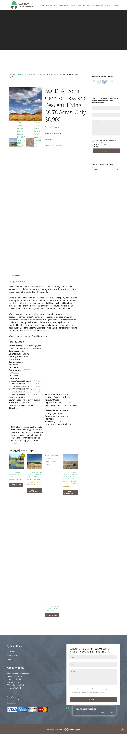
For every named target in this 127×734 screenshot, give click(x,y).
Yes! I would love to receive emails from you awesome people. (105, 141)
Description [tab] (16, 275)
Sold (60, 145)
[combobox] (106, 168)
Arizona (32, 74)
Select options (32, 491)
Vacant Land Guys (22, 5)
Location (25, 74)
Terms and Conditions (14, 700)
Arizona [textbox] (105, 169)
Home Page (11, 651)
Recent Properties (13, 655)
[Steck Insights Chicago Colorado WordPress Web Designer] (72, 729)
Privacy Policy (11, 697)
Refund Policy (11, 703)
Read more (16, 485)
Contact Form (11, 659)
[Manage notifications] (122, 729)
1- (17, 676)
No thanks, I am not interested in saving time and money (106, 145)
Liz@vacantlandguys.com (21, 673)
